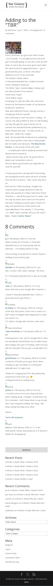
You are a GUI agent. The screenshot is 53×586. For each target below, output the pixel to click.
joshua (8, 390)
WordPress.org (12, 562)
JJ (5, 238)
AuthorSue (12, 30)
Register (9, 545)
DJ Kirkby (9, 308)
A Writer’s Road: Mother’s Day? (19, 479)
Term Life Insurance (14, 417)
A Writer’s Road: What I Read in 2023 (21, 470)
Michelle (8, 267)
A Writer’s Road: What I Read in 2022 (21, 474)
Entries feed (10, 553)
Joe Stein (9, 494)
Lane (7, 286)
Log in (8, 549)
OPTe (26, 582)
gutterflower (11, 358)
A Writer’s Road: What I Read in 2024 (21, 466)
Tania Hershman (12, 331)
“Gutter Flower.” (25, 216)
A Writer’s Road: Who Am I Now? (30, 494)
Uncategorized (36, 30)
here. (7, 216)
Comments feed (12, 557)
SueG (7, 427)
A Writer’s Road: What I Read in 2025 (21, 462)
